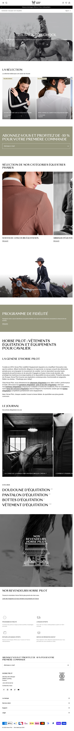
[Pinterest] (11, 689)
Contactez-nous (7, 685)
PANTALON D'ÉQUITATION (25, 495)
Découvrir (5, 241)
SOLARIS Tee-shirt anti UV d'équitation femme (18, 112)
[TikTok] (14, 689)
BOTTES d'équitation (22, 500)
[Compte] (63, 3)
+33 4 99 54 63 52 (7, 683)
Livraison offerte (42, 621)
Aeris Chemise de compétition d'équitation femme (53, 112)
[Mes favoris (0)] (66, 3)
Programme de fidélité (9, 621)
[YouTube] (18, 689)
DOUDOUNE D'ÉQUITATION (26, 490)
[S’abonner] (68, 146)
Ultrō (23, 727)
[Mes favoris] (34, 78)
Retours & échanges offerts (11, 637)
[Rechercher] (6, 3)
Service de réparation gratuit (46, 637)
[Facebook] (3, 689)
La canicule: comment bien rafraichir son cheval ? (26, 473)
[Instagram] (7, 689)
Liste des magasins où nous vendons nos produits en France (20, 598)
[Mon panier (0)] (69, 3)
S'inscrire (5, 324)
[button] (35, 293)
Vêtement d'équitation (25, 505)
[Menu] (3, 3)
